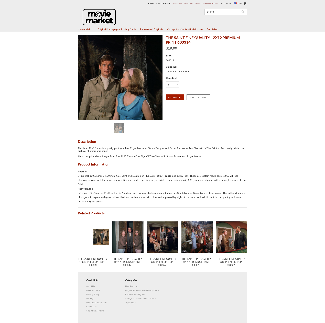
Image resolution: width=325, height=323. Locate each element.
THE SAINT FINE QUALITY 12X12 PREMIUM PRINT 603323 (196, 262)
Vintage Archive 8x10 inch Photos (185, 29)
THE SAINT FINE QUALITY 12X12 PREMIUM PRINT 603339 (92, 262)
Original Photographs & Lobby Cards (117, 29)
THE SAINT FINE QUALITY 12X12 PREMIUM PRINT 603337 (127, 262)
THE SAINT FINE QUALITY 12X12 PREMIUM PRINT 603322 (230, 262)
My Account (177, 3)
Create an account (210, 3)
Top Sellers (213, 29)
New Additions (86, 29)
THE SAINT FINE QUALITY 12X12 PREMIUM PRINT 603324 (161, 262)
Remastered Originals (151, 29)
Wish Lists (188, 3)
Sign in (197, 3)
